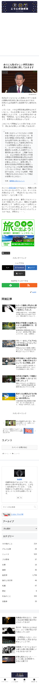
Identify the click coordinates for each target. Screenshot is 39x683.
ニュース (6, 253)
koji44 (19, 479)
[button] (19, 273)
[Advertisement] (19, 35)
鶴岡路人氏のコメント (17, 181)
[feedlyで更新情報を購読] (10, 285)
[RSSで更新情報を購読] (28, 285)
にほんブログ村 (17, 514)
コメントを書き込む (19, 447)
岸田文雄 (12, 188)
